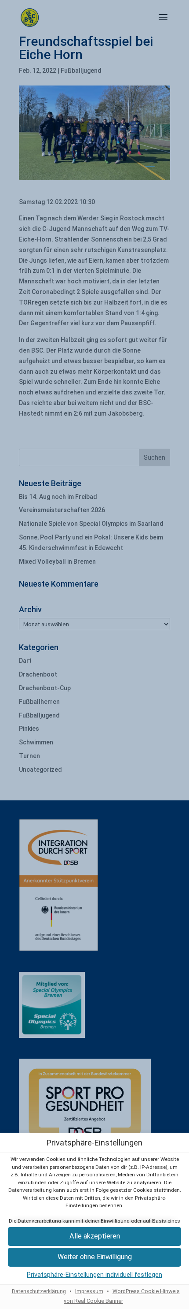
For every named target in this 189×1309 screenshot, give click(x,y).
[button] (94, 1236)
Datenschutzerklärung (39, 1291)
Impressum (89, 1291)
